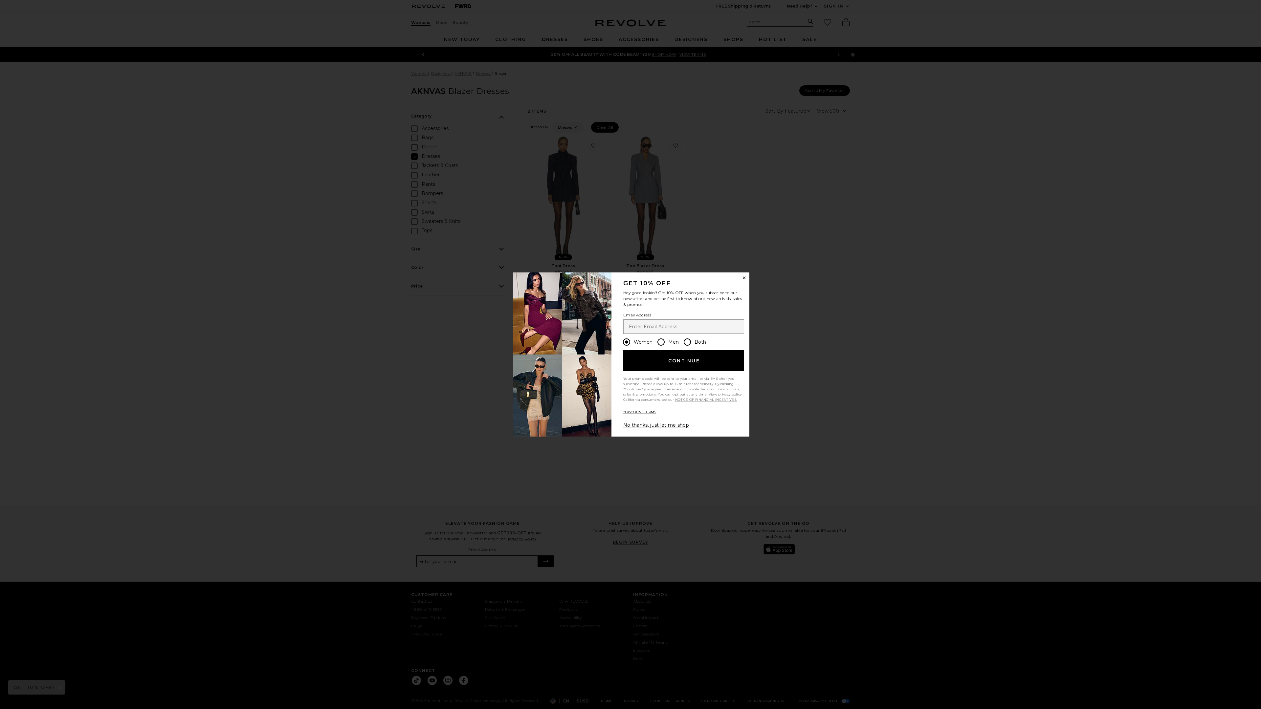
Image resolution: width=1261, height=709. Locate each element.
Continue (684, 361)
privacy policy (729, 394)
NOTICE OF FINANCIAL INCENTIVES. (706, 399)
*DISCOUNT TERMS (639, 412)
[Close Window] (744, 277)
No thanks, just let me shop (656, 425)
